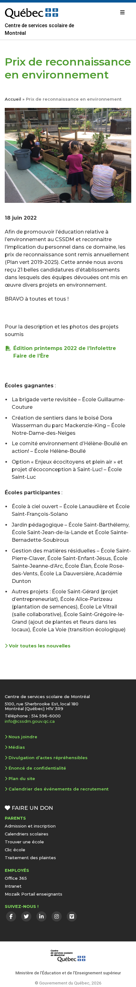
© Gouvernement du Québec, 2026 (68, 982)
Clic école (15, 849)
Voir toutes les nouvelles (39, 646)
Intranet (13, 886)
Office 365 (16, 878)
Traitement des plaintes (30, 857)
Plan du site (22, 778)
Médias (17, 747)
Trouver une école (24, 841)
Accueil (13, 99)
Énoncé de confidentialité (37, 768)
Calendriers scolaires (26, 833)
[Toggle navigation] (122, 12)
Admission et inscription (30, 825)
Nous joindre (23, 736)
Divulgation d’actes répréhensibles (48, 757)
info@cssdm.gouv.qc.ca (30, 721)
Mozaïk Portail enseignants (33, 893)
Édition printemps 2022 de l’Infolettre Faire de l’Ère (64, 352)
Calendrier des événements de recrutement (58, 788)
